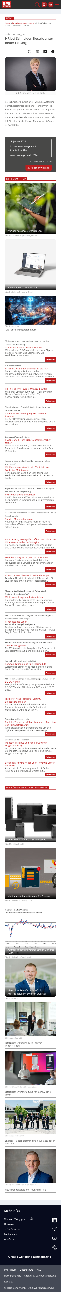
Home (7, 23)
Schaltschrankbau (19, 150)
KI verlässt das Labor (16, 621)
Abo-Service (10, 1239)
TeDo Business (12, 1229)
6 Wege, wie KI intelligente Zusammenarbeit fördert (28, 441)
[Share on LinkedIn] (45, 51)
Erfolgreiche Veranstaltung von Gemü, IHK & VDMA (28, 1093)
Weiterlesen (51, 360)
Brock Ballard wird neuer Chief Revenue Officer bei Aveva (30, 764)
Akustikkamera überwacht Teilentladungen (27, 575)
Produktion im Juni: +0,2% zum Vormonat (26, 557)
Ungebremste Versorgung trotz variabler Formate (26, 415)
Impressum (10, 1269)
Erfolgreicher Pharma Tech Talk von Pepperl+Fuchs (23, 1044)
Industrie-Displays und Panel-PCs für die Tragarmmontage (26, 744)
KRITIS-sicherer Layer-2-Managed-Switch (26, 389)
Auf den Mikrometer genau (19, 519)
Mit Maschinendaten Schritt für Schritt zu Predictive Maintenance (27, 469)
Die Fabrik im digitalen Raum (21, 329)
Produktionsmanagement (23, 23)
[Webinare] (54, 1248)
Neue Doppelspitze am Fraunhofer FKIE (25, 1189)
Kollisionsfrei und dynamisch (20, 494)
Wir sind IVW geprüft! (15, 1219)
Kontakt (8, 1281)
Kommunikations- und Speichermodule (25, 664)
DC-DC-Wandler (13, 681)
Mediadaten (10, 1234)
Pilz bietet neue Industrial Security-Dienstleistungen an (23, 700)
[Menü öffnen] (57, 4)
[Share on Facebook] (52, 51)
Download (9, 1224)
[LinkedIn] (54, 1221)
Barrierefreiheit (12, 1275)
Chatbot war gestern (15, 645)
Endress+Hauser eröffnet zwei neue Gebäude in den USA (30, 1142)
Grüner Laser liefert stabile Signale (23, 347)
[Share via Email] (37, 51)
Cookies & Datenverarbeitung (40, 1275)
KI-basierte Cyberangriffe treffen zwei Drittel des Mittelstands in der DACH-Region (30, 541)
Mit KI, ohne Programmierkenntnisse (24, 597)
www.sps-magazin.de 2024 (24, 155)
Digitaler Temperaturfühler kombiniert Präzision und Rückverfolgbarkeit (30, 723)
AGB (39, 1269)
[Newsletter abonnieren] (54, 1230)
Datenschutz (26, 1269)
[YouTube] (54, 1239)
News (9, 18)
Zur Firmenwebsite (39, 167)
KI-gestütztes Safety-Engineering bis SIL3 (26, 368)
